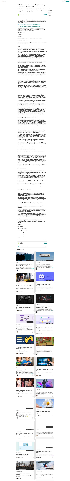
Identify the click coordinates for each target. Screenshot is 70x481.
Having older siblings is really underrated (23, 307)
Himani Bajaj (39, 375)
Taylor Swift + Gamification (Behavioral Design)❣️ (23, 413)
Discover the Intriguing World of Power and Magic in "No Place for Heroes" (24, 265)
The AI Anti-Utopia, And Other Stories (43, 264)
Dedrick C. (19, 478)
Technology (38, 262)
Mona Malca (39, 415)
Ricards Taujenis (20, 457)
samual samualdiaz (20, 353)
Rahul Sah (39, 290)
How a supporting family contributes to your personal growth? (24, 391)
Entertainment (20, 237)
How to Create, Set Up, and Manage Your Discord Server (43, 285)
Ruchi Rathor (20, 396)
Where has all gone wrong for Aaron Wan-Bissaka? (43, 452)
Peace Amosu (20, 310)
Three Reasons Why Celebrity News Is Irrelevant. (23, 474)
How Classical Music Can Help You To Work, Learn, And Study (24, 286)
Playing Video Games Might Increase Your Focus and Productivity (25, 370)
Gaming (38, 347)
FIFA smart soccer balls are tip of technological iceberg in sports (24, 434)
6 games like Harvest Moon (41, 349)
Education (38, 429)
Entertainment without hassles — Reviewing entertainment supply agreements (44, 307)
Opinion (38, 449)
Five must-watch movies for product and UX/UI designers (44, 370)
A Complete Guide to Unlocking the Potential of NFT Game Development (24, 348)
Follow (45, 14)
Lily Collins (19, 270)
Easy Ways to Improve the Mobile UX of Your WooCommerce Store (24, 327)
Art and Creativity (39, 471)
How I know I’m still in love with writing (43, 411)
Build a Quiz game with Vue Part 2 (22, 454)
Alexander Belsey (20, 291)
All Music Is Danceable (40, 391)
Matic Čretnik (39, 457)
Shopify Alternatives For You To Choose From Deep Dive (44, 328)
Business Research (19, 471)
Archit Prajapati (40, 333)
